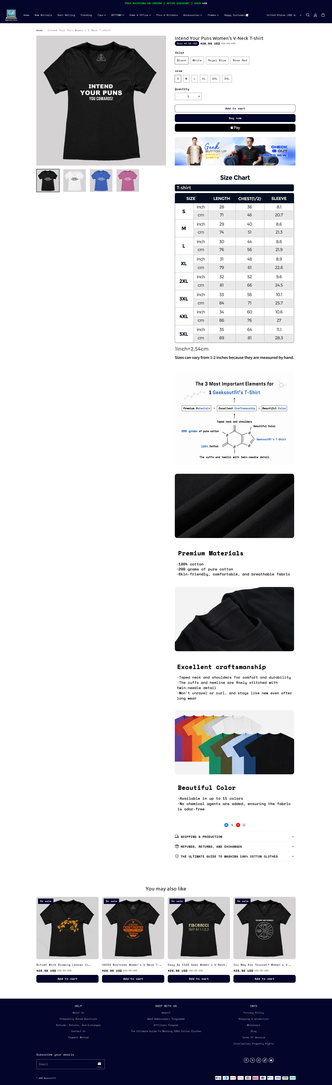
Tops (100, 15)
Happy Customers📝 (236, 15)
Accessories (191, 15)
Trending (86, 15)
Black (181, 60)
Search (166, 1012)
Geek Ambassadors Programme (166, 1019)
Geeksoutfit (50, 1078)
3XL (227, 79)
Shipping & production (253, 1019)
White (197, 60)
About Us (78, 1012)
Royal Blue (217, 60)
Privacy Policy (253, 1012)
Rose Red (240, 60)
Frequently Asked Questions (78, 1019)
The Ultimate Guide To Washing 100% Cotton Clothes (166, 1031)
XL (204, 79)
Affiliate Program (166, 1025)
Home (26, 15)
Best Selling (66, 15)
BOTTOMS (116, 15)
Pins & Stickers (167, 15)
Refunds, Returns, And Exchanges (78, 1025)
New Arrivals (43, 15)
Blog (253, 1031)
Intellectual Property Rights (253, 1043)
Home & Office (139, 15)
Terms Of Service (253, 1037)
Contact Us (78, 1031)
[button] (308, 15)
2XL (215, 79)
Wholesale (253, 1025)
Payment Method (78, 1037)
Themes (212, 15)
